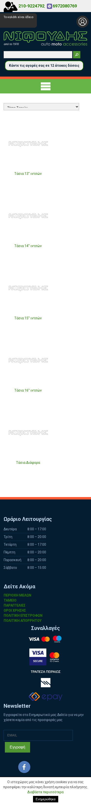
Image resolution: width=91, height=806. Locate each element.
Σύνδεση (82, 22)
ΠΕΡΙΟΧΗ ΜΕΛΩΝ (17, 595)
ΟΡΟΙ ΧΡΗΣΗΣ (15, 610)
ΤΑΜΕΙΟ (10, 600)
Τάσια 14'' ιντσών (28, 246)
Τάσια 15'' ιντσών (28, 318)
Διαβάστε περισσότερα (45, 792)
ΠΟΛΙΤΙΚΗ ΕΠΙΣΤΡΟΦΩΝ (23, 615)
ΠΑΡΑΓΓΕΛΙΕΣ (14, 605)
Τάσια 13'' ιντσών (28, 174)
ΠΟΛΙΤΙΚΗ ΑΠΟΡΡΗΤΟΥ (22, 621)
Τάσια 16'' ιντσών (28, 390)
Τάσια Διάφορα (28, 463)
